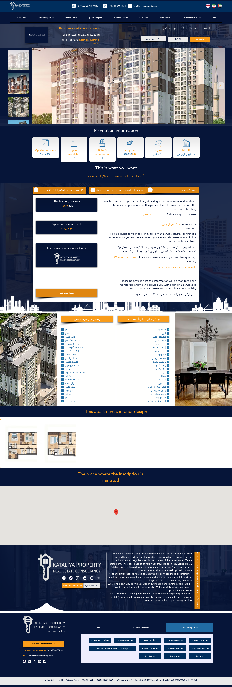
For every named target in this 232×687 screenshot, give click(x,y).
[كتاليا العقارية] (98, 578)
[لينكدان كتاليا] (29, 661)
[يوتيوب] (91, 578)
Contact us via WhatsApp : (35, 650)
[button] (95, 17)
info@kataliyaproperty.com (41, 655)
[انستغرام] (77, 578)
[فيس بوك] (64, 578)
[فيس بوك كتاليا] (44, 661)
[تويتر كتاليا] (24, 661)
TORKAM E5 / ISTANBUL (88, 6)
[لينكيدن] (84, 578)
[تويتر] (71, 578)
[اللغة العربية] (220, 6)
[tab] (189, 627)
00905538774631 (55, 650)
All (45, 680)
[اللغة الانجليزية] (208, 6)
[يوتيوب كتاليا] (39, 661)
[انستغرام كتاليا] (34, 661)
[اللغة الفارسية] (214, 6)
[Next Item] (220, 85)
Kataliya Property (73, 680)
